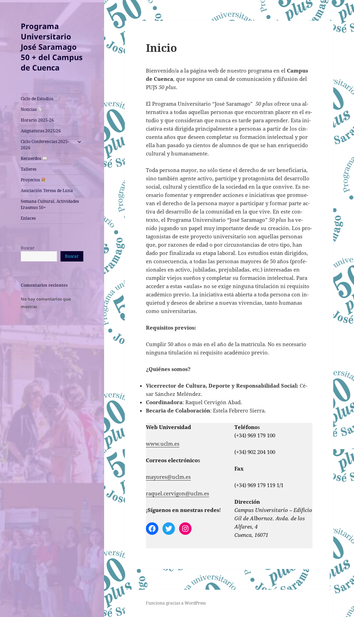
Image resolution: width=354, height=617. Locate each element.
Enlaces (28, 218)
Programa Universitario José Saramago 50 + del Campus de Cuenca (52, 47)
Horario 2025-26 (37, 120)
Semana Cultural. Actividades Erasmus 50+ (50, 204)
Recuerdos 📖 (34, 158)
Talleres (28, 169)
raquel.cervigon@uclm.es (177, 493)
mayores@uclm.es (168, 476)
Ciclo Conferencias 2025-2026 (45, 145)
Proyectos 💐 (33, 180)
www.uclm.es (162, 443)
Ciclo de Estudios (37, 99)
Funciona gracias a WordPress (176, 603)
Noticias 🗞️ (32, 109)
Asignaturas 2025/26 (41, 131)
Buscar (28, 248)
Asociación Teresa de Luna (47, 190)
